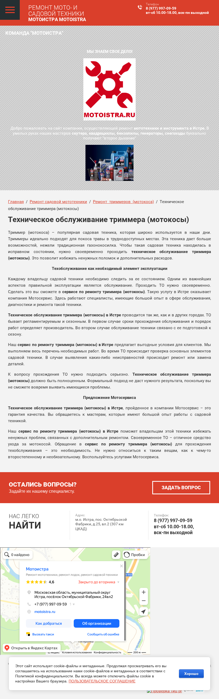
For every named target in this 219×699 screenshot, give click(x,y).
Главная (16, 201)
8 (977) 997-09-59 (161, 8)
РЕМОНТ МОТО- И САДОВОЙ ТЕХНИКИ (56, 10)
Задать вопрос (181, 487)
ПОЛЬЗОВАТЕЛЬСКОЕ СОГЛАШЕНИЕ (102, 681)
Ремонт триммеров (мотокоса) (123, 201)
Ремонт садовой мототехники (58, 201)
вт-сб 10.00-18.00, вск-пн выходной (177, 12)
